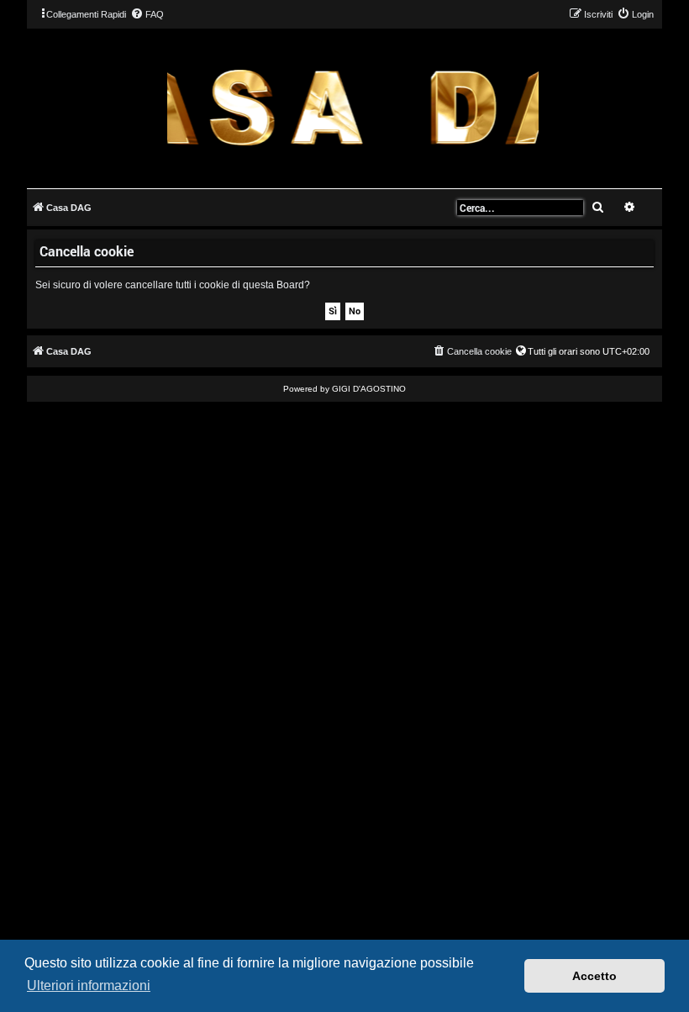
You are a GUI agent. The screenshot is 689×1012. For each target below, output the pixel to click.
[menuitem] (147, 14)
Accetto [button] (594, 976)
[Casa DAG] (353, 107)
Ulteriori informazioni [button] (88, 985)
